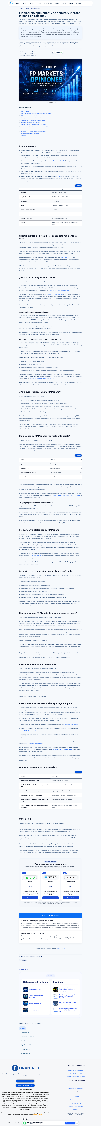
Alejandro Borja (60, 948)
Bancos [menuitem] (39, 3)
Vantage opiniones (26, 1049)
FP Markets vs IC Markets (70, 724)
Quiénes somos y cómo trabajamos (76, 1085)
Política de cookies (76, 1103)
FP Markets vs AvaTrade (31, 731)
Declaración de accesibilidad (75, 1106)
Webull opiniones (26, 1053)
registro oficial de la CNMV (55, 294)
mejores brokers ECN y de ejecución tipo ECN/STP (66, 495)
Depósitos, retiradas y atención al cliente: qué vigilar (33, 124)
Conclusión (23, 135)
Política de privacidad (75, 1100)
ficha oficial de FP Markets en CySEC (58, 290)
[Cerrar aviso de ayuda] (77, 1122)
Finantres (21, 8)
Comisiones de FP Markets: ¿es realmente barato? (33, 120)
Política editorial (37, 1114)
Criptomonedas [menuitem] (48, 3)
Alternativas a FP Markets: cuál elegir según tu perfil (33, 131)
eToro (59, 176)
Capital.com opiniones (27, 1045)
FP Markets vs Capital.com (32, 737)
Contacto (75, 1109)
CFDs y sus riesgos (65, 257)
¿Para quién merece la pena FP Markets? (31, 118)
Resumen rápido (25, 111)
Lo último (58, 982)
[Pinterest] (26, 1119)
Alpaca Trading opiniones (28, 1036)
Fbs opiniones (25, 1032)
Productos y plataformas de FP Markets (30, 122)
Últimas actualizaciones (35, 982)
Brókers (22, 1028)
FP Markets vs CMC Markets (34, 743)
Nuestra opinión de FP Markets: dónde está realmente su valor (36, 113)
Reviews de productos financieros (76, 1076)
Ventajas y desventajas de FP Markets (30, 133)
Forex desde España (59, 161)
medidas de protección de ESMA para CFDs (42, 378)
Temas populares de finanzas (75, 1070)
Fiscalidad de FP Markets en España (29, 129)
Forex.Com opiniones (27, 1041)
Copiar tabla (78, 185)
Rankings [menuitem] (78, 3)
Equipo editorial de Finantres (75, 1088)
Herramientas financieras (75, 1073)
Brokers (27, 8)
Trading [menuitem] (57, 3)
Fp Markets (23, 960)
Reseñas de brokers (35, 8)
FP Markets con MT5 (35, 555)
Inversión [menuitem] (32, 3)
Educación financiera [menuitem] (67, 3)
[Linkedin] (23, 1119)
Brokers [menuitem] (25, 3)
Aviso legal (76, 1096)
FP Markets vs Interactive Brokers (62, 749)
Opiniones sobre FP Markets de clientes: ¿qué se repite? (34, 126)
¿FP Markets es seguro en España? (29, 115)
